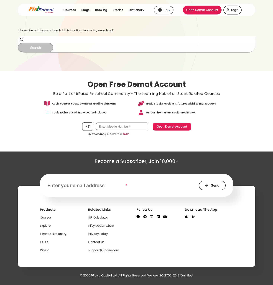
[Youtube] (165, 216)
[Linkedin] (158, 216)
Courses (69, 10)
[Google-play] (193, 216)
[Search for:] (136, 39)
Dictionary (136, 10)
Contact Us (96, 242)
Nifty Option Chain (101, 226)
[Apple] (186, 216)
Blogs (85, 10)
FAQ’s (44, 242)
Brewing (101, 10)
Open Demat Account (202, 10)
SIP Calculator (98, 217)
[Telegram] (145, 216)
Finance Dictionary (53, 234)
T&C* (126, 134)
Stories (118, 10)
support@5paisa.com (103, 250)
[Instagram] (151, 216)
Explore (45, 226)
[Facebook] (138, 216)
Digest (44, 250)
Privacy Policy (98, 234)
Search (35, 48)
